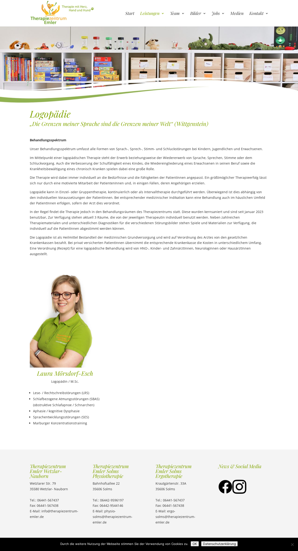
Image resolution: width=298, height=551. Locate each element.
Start (129, 14)
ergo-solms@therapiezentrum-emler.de (175, 516)
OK (195, 544)
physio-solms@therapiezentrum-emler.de (112, 516)
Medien (237, 14)
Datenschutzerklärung (219, 544)
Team (175, 14)
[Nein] (292, 544)
